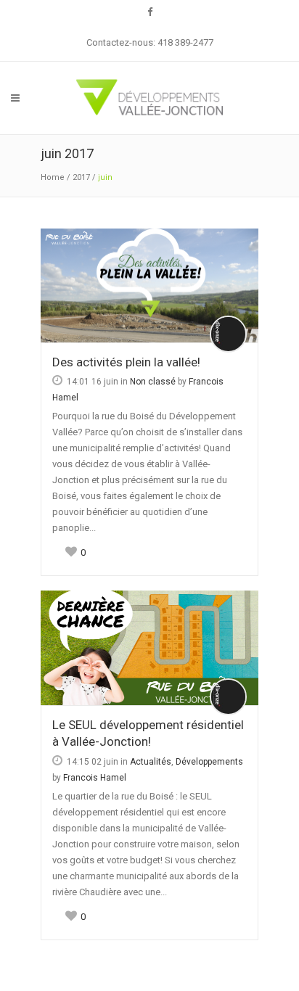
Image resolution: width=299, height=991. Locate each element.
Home (53, 177)
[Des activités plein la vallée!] (149, 286)
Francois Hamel (94, 778)
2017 (81, 177)
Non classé (153, 382)
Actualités (150, 762)
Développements (209, 762)
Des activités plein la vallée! (126, 362)
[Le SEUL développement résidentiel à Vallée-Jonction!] (149, 648)
